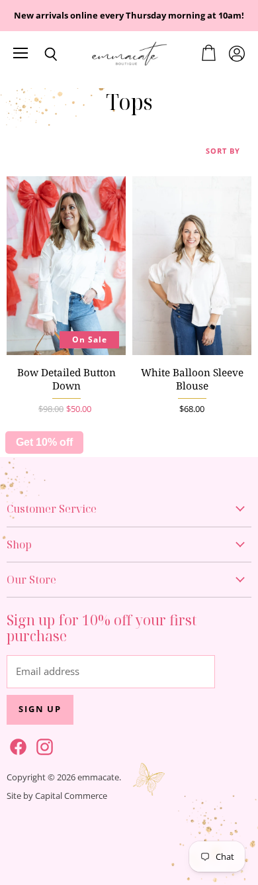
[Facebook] (16, 744)
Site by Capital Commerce (57, 796)
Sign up (40, 709)
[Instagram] (42, 744)
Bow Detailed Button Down (66, 379)
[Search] (41, 54)
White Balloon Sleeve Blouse (192, 379)
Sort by (223, 151)
